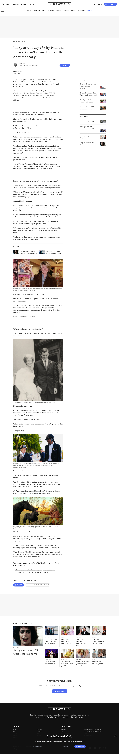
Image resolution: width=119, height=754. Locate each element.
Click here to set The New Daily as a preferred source (35, 570)
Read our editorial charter (72, 717)
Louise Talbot (22, 63)
